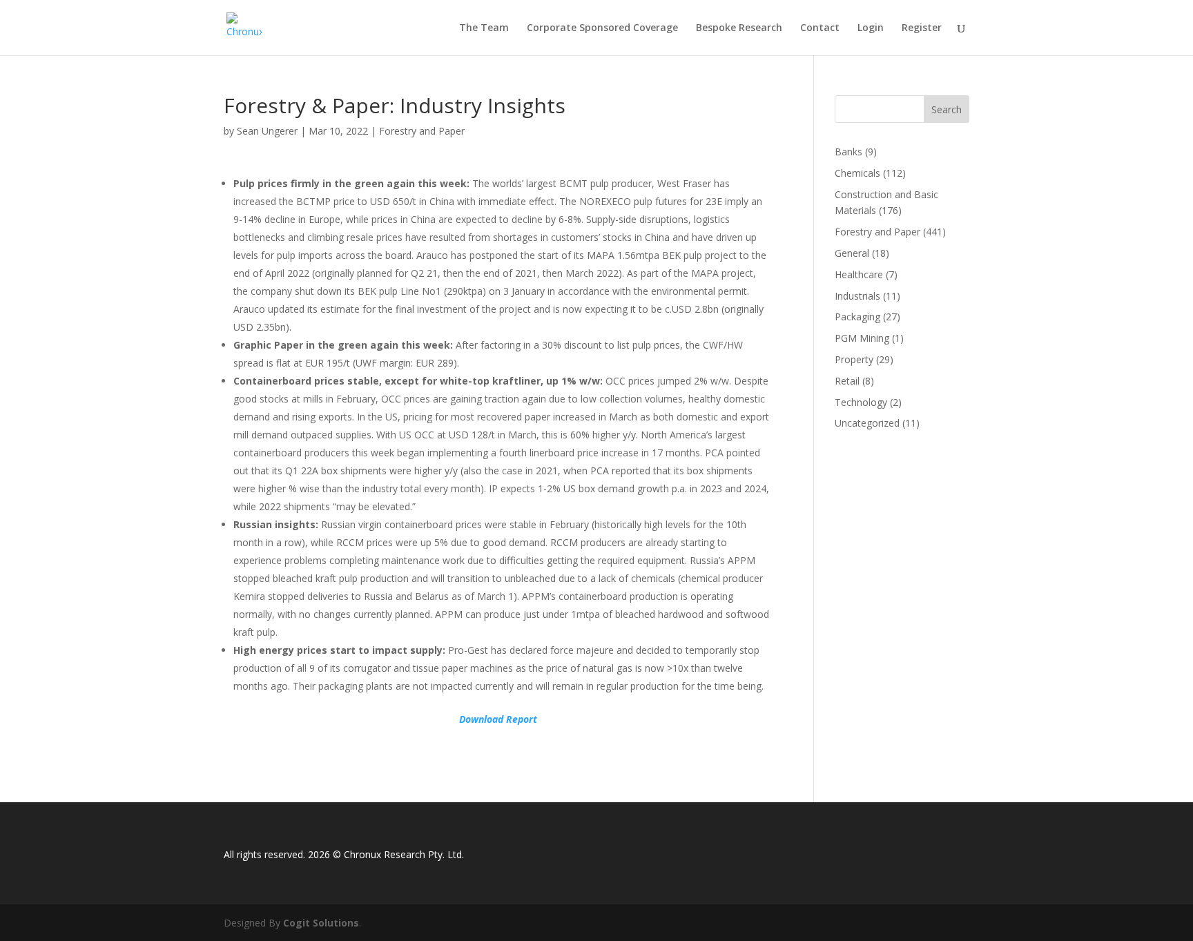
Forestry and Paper (422, 130)
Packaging (857, 316)
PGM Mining (862, 338)
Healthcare (859, 274)
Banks (848, 151)
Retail (847, 380)
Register (922, 28)
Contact (820, 28)
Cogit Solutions (321, 922)
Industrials (857, 295)
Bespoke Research (739, 28)
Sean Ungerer (267, 130)
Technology (861, 402)
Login (870, 28)
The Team (484, 28)
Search (946, 109)
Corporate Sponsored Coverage (602, 28)
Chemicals (857, 173)
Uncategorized (867, 422)
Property (854, 359)
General (852, 253)
